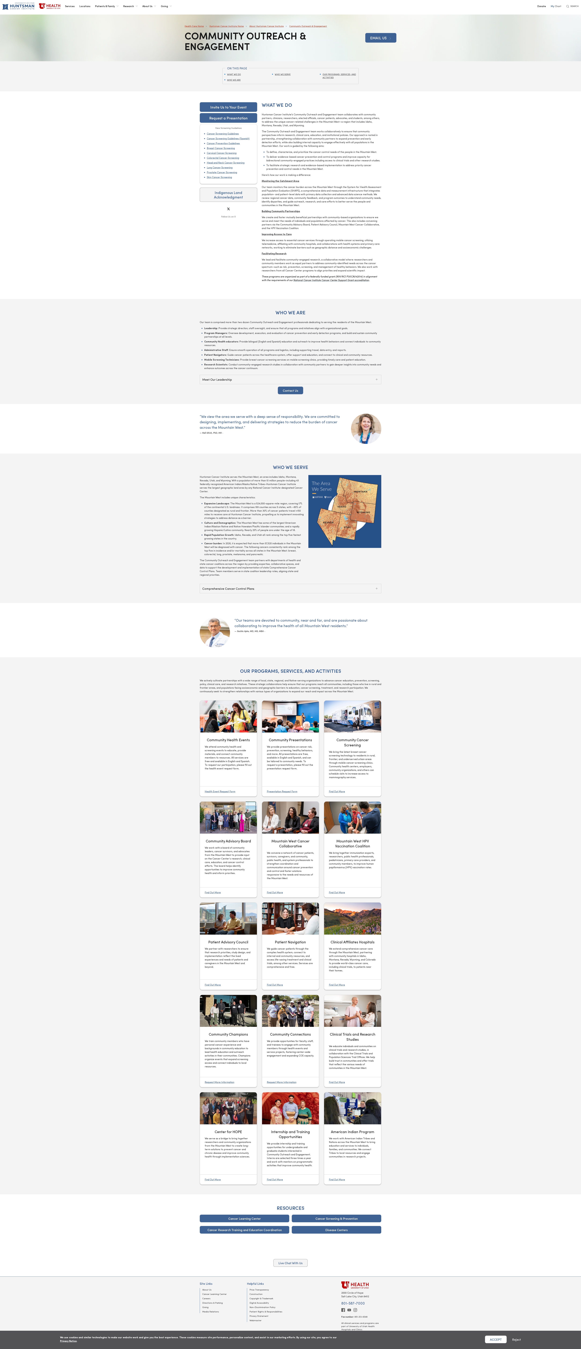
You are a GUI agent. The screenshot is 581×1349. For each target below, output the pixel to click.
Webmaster (255, 1320)
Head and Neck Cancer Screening (226, 162)
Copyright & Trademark (261, 1298)
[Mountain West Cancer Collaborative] (290, 849)
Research (128, 6)
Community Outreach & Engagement (308, 26)
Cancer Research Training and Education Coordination (244, 1230)
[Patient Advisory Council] (228, 918)
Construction (256, 1294)
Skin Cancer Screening (219, 177)
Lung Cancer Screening (220, 167)
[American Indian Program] (352, 1138)
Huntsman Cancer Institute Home (226, 26)
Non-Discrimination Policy (262, 1307)
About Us (147, 6)
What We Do (234, 74)
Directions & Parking (212, 1302)
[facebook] (343, 1310)
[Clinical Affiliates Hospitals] (352, 918)
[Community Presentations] (290, 748)
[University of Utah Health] (50, 6)
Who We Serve (282, 74)
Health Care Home (194, 26)
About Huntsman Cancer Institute (266, 26)
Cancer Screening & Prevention (336, 1218)
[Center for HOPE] (228, 1108)
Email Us (379, 37)
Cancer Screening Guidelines (223, 133)
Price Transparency (259, 1289)
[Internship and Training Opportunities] (290, 1138)
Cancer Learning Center (244, 1218)
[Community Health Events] (228, 748)
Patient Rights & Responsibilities (265, 1311)
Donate (541, 6)
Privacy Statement (258, 1316)
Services (70, 6)
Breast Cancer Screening (221, 148)
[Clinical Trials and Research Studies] (352, 1041)
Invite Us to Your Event (228, 107)
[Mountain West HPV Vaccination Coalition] (352, 817)
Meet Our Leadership (217, 379)
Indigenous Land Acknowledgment (228, 194)
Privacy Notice (68, 1341)
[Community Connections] (290, 1011)
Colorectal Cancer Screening (223, 157)
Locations (84, 6)
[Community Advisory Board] (228, 849)
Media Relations (210, 1311)
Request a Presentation (228, 118)
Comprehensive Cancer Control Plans (228, 588)
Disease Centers (336, 1230)
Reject (516, 1339)
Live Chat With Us (290, 1263)
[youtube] (349, 1310)
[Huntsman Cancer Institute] (18, 6)
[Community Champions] (228, 1011)
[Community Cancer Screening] (352, 748)
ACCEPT (496, 1339)
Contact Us (290, 390)
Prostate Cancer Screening (222, 172)
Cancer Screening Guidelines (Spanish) (228, 138)
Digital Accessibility (259, 1302)
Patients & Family (105, 6)
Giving (164, 6)
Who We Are (234, 79)
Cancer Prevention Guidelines (223, 143)
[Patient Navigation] (290, 946)
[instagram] (355, 1310)
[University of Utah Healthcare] (361, 1285)
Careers (206, 1298)
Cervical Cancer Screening (221, 153)
